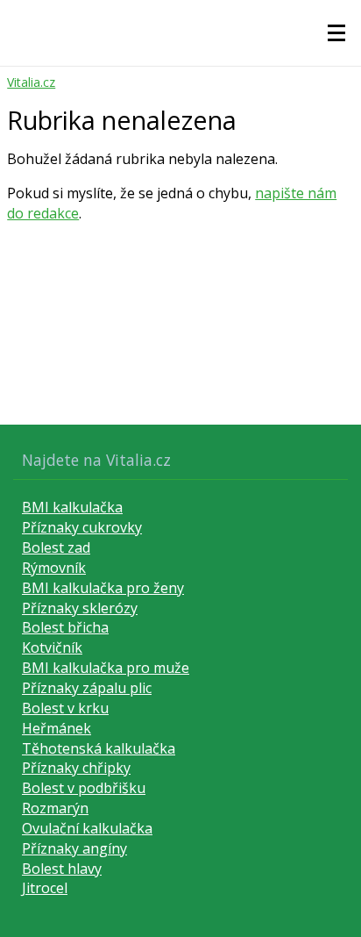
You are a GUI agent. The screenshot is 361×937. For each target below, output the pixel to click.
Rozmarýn (55, 808)
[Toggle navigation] (336, 33)
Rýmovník (54, 567)
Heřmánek (56, 728)
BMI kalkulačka (72, 507)
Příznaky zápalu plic (87, 687)
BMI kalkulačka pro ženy (103, 587)
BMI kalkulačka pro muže (105, 667)
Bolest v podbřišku (83, 788)
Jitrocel (44, 888)
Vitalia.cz (31, 82)
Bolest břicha (65, 627)
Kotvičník (52, 647)
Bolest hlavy (62, 868)
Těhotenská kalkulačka (98, 748)
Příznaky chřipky (76, 767)
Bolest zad (56, 547)
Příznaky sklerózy (80, 608)
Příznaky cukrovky (82, 527)
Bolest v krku (65, 708)
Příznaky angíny (74, 848)
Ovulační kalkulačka (87, 828)
